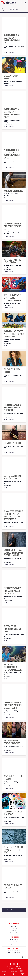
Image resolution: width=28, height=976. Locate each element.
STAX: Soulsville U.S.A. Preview (13, 777)
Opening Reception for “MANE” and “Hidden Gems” (13, 850)
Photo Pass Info (14, 941)
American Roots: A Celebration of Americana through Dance (12, 39)
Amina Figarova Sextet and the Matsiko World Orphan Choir (14, 334)
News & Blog (14, 926)
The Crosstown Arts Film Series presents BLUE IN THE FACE (13, 407)
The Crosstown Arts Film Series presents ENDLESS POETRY (13, 705)
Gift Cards (14, 944)
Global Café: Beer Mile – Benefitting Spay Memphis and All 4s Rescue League (13, 515)
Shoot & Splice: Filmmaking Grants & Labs (12, 629)
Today (14, 905)
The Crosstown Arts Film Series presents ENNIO (13, 226)
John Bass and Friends (13, 190)
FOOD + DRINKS (22, 971)
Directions (14, 928)
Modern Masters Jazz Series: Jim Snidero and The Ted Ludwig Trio (13, 553)
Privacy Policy (14, 932)
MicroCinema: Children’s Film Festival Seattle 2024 (13, 667)
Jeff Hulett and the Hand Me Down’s (12, 261)
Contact (14, 930)
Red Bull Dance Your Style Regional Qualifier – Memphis (12, 298)
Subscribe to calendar (13, 910)
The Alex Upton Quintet (14, 443)
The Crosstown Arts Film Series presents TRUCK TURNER (13, 591)
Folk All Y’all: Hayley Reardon (13, 886)
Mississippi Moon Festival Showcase (12, 742)
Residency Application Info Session (13, 813)
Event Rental (14, 939)
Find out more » (9, 52)
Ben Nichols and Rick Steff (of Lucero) (12, 477)
